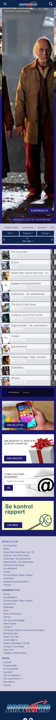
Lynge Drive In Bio (28, 3)
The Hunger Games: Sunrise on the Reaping (23, 630)
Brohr (6, 610)
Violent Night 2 (10, 640)
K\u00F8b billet (39, 210)
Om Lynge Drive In (12, 678)
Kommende (27, 227)
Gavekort (42, 227)
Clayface (7, 627)
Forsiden (7, 662)
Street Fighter (9, 623)
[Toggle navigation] (51, 4)
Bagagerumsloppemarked (15, 581)
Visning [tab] (44, 233)
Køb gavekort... (15, 458)
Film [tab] (10, 233)
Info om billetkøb (11, 675)
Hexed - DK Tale (10, 636)
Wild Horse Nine (10, 633)
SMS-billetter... (15, 425)
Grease (6, 572)
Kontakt (7, 685)
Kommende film (11, 669)
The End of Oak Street (13, 565)
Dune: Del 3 (8, 650)
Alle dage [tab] (27, 240)
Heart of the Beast (12, 613)
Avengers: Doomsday (13, 646)
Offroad (7, 585)
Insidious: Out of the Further (32, 219)
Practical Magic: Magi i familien (18, 575)
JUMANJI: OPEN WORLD (15, 653)
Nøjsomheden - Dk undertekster (18, 562)
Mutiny (6, 549)
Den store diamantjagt (13, 620)
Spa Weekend (10, 568)
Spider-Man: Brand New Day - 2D (18, 552)
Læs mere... (13, 525)
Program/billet (11, 227)
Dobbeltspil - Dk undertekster (17, 558)
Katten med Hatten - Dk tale (16, 643)
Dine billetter (9, 682)
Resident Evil (9, 604)
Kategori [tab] (27, 233)
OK (8, 488)
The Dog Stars (10, 545)
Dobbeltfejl (8, 578)
